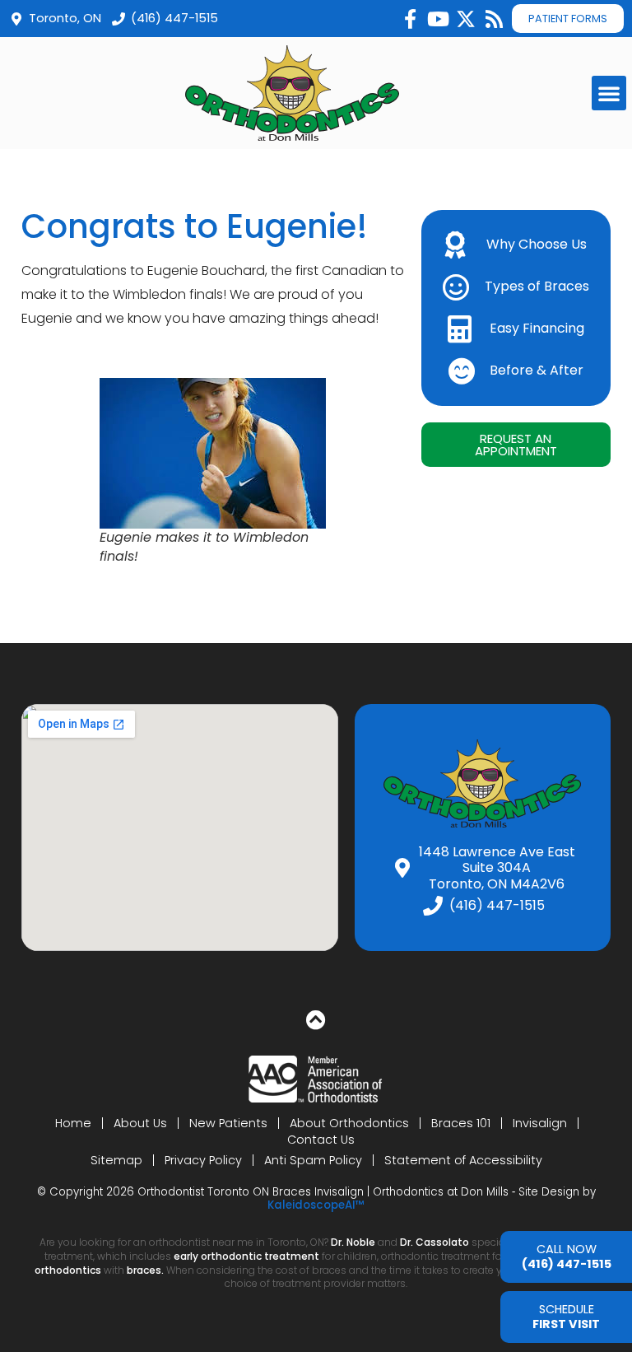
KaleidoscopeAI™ (316, 1205)
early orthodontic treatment (246, 1256)
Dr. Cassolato (434, 1242)
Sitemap (116, 1160)
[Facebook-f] (410, 19)
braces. (146, 1270)
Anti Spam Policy (313, 1160)
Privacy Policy (203, 1160)
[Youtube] (438, 19)
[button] (609, 93)
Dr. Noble (353, 1242)
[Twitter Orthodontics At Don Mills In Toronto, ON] (466, 19)
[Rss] (494, 19)
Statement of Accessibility (463, 1160)
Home (73, 1123)
